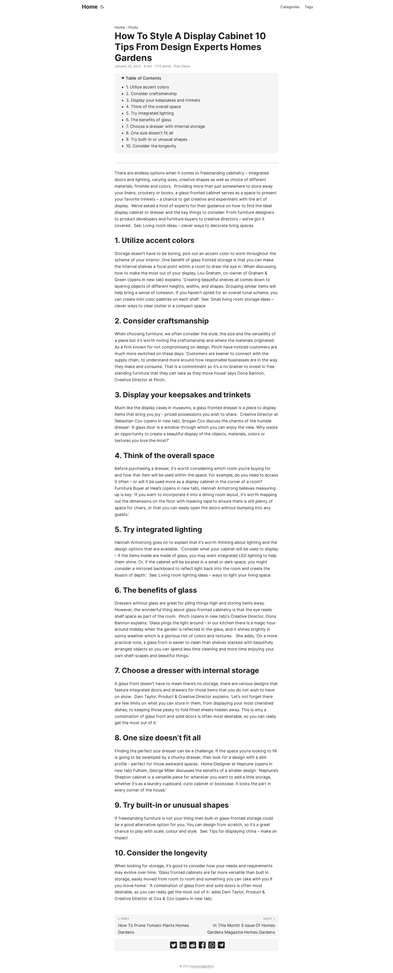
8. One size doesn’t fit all (150, 133)
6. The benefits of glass (149, 119)
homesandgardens (202, 966)
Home (90, 6)
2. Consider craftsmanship (151, 93)
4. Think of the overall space (153, 106)
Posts (133, 27)
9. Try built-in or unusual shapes (157, 139)
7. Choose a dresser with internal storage (165, 126)
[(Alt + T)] (102, 7)
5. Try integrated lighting (150, 113)
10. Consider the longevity (152, 146)
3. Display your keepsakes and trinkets (163, 100)
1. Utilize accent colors (147, 87)
